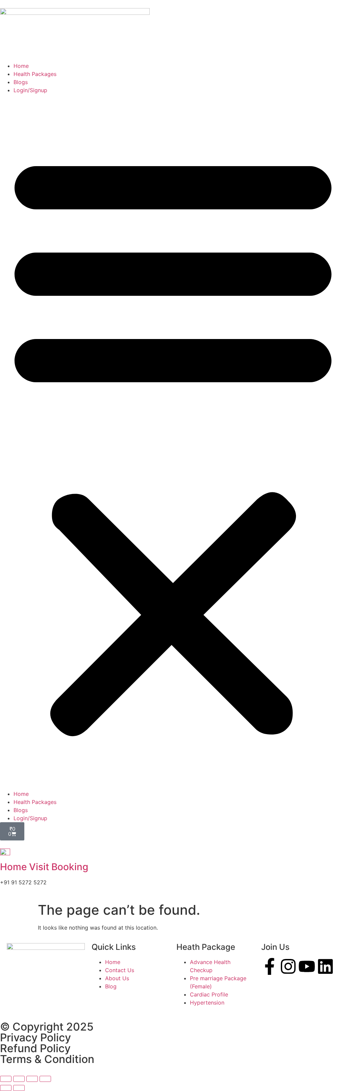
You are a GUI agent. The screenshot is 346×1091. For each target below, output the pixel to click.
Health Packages (35, 74)
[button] (173, 442)
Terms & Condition (47, 1059)
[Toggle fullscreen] (19, 1079)
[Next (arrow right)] (19, 1088)
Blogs (21, 82)
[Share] (32, 1079)
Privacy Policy (35, 1037)
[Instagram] (288, 966)
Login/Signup (30, 90)
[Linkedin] (325, 966)
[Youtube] (306, 966)
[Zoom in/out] (5, 1079)
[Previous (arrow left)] (5, 1088)
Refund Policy (35, 1048)
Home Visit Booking (44, 867)
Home (21, 65)
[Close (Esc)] (45, 1079)
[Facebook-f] (269, 966)
